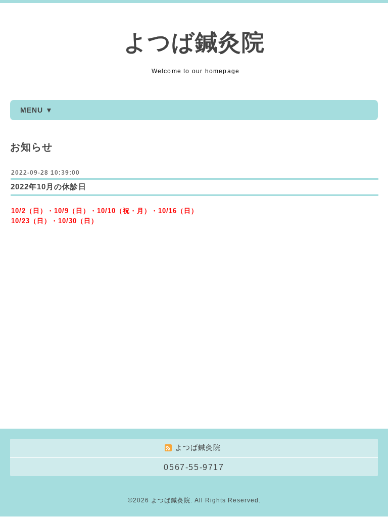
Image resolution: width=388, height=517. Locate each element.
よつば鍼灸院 (194, 42)
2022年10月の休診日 (48, 186)
